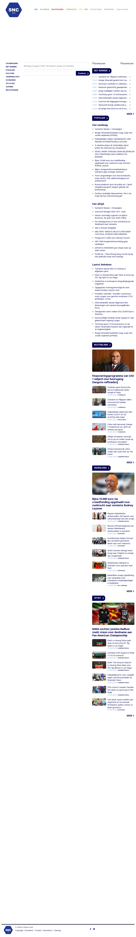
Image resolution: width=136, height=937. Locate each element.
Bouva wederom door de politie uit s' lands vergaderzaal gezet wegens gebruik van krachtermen (113, 187)
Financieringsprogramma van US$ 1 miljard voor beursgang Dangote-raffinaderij (113, 379)
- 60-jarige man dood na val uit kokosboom (110, 108)
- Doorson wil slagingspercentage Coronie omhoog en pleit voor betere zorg (110, 101)
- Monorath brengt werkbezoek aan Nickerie (110, 105)
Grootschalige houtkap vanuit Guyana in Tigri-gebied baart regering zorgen (114, 319)
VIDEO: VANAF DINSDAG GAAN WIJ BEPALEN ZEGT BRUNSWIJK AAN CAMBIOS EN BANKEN (114, 154)
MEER (129, 113)
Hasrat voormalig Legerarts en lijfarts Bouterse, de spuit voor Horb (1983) (111, 216)
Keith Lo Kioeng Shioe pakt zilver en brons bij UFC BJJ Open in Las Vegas (114, 276)
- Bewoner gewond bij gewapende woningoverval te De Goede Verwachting (110, 87)
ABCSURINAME (57, 9)
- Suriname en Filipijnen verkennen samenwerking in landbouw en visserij (110, 76)
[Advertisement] (68, 40)
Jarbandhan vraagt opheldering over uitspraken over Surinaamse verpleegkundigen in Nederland (120, 579)
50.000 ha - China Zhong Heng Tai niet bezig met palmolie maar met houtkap (114, 255)
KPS (86, 9)
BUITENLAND (101, 344)
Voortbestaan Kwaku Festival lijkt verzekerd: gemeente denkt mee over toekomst (120, 541)
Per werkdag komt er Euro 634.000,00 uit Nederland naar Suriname (112, 223)
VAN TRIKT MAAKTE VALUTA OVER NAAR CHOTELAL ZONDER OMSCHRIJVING (113, 232)
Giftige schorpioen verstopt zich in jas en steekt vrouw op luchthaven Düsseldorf (120, 439)
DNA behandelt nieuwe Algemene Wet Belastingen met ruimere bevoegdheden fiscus (112, 305)
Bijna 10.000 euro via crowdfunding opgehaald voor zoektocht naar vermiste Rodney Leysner (112, 163)
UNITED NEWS (96, 9)
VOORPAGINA (12, 63)
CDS (80, 9)
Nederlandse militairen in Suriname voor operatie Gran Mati (120, 565)
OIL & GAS (10, 83)
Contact (38, 930)
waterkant (121, 533)
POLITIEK (10, 73)
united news (122, 420)
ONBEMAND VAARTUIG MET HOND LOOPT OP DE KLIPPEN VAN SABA (120, 414)
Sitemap (57, 930)
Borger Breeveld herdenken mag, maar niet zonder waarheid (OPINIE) (113, 134)
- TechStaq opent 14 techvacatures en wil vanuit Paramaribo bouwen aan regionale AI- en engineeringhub (110, 94)
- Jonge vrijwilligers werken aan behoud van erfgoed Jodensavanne (110, 91)
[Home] (14, 10)
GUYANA (9, 86)
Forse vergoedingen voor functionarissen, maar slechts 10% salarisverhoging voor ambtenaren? (113, 178)
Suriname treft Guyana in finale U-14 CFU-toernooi (120, 654)
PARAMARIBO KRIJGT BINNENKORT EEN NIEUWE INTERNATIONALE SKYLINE (113, 140)
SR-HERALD (44, 9)
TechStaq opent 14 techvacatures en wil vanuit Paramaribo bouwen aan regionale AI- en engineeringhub (114, 326)
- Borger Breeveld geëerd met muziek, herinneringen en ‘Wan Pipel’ (110, 80)
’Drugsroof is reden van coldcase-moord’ (112, 238)
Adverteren (47, 930)
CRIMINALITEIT (13, 76)
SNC (36, 9)
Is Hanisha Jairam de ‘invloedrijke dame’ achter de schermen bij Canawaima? (112, 146)
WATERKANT (109, 9)
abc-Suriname (122, 585)
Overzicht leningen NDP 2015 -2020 (110, 211)
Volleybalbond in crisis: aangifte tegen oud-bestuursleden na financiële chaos (120, 677)
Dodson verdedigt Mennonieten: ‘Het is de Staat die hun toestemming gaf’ (113, 194)
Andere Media (122, 9)
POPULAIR (10, 70)
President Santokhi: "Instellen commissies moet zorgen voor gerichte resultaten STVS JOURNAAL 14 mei (114, 296)
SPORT (97, 597)
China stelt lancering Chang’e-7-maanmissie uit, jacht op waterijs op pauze (120, 427)
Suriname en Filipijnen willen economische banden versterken (119, 402)
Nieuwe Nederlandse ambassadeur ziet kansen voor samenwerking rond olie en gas (120, 516)
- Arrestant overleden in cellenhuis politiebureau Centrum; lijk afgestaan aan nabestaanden (110, 83)
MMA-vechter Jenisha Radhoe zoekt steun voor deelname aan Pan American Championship (112, 632)
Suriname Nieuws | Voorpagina (108, 129)
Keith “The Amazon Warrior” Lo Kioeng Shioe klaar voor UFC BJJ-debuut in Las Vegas (119, 665)
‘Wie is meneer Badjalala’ (105, 228)
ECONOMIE (11, 80)
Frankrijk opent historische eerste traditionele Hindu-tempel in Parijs (118, 390)
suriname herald (123, 444)
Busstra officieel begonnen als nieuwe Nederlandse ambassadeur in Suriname (120, 528)
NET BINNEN (11, 66)
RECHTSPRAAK (12, 90)
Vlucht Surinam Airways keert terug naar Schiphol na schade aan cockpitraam (120, 553)
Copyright (19, 930)
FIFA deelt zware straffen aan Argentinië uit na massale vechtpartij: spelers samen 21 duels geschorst (120, 703)
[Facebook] (90, 928)
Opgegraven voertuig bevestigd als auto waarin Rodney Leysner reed (112, 288)
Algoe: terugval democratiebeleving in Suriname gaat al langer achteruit (111, 170)
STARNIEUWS (71, 9)
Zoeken (82, 73)
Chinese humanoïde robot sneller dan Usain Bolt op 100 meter (120, 451)
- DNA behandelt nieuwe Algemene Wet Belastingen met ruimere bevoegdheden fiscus (110, 98)
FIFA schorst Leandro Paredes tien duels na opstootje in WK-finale (120, 690)
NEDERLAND (100, 467)
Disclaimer (29, 930)
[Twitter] (94, 928)
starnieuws (122, 395)
